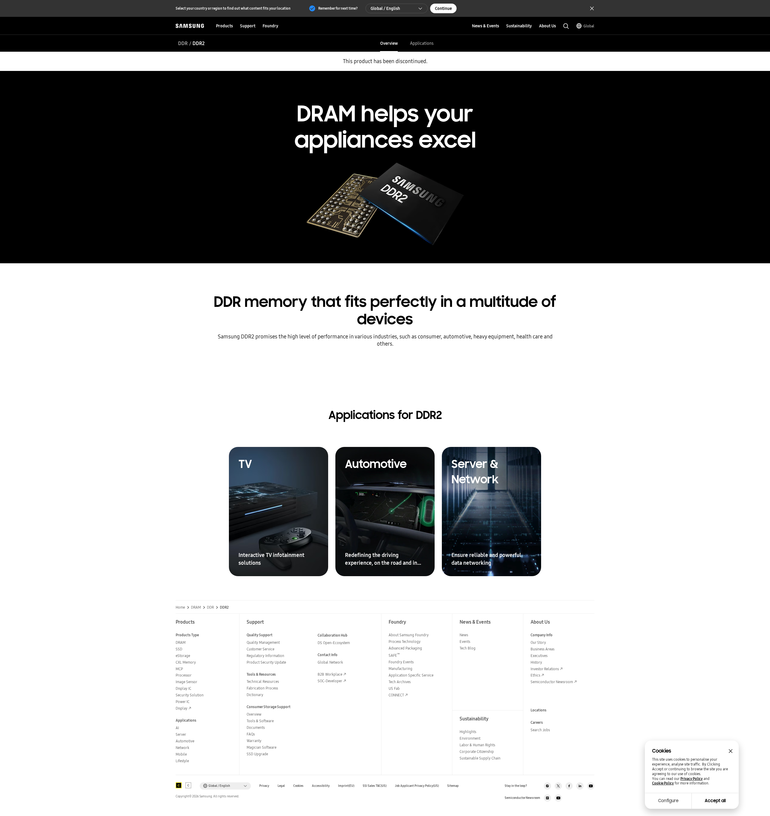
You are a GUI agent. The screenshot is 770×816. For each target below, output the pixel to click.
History (536, 662)
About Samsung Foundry (409, 634)
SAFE (394, 655)
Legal (281, 786)
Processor (184, 675)
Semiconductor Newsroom (552, 681)
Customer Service (260, 649)
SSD (179, 649)
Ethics (535, 675)
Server (181, 734)
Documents (256, 727)
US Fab (394, 688)
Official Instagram (547, 786)
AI (177, 727)
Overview (389, 43)
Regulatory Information (265, 655)
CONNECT (396, 695)
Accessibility (321, 786)
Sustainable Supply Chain (480, 758)
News (464, 634)
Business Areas (542, 649)
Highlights (468, 731)
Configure (668, 800)
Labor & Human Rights (477, 744)
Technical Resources (263, 681)
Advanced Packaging (405, 648)
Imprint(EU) (346, 786)
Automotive (185, 741)
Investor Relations (545, 668)
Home (180, 607)
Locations (539, 710)
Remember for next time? (338, 8)
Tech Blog (468, 648)
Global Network (330, 662)
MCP (179, 668)
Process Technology (404, 641)
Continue (443, 8)
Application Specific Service (411, 675)
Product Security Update (266, 662)
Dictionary (255, 694)
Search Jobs (540, 729)
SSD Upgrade (257, 753)
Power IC (182, 701)
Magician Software (261, 747)
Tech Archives (400, 681)
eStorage (183, 655)
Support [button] (247, 26)
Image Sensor (186, 681)
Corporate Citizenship (477, 751)
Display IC (183, 688)
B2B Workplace (330, 674)
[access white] (188, 785)
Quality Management (263, 642)
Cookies (298, 786)
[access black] (179, 785)
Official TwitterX (558, 786)
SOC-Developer (330, 680)
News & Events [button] (485, 26)
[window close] (730, 751)
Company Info (542, 634)
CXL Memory (186, 662)
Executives (539, 655)
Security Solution (190, 695)
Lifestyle (182, 760)
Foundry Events (401, 662)
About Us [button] (547, 26)
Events (465, 641)
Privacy (264, 786)
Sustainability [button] (519, 26)
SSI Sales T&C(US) (375, 786)
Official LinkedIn (580, 786)
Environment (470, 738)
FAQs (251, 734)
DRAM (196, 607)
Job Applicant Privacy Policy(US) (417, 786)
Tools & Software (260, 720)
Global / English (385, 8)
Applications (421, 43)
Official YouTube (590, 786)
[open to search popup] (566, 26)
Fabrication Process (262, 688)
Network (182, 747)
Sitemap (453, 786)
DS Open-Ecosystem (334, 642)
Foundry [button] (270, 26)
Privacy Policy (691, 778)
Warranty (254, 740)
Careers (537, 722)
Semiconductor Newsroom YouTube (558, 798)
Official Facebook (569, 786)
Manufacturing (400, 668)
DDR (183, 43)
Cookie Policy (663, 783)
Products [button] (224, 26)
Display (181, 708)
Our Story (538, 642)
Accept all (715, 800)
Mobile (181, 754)
